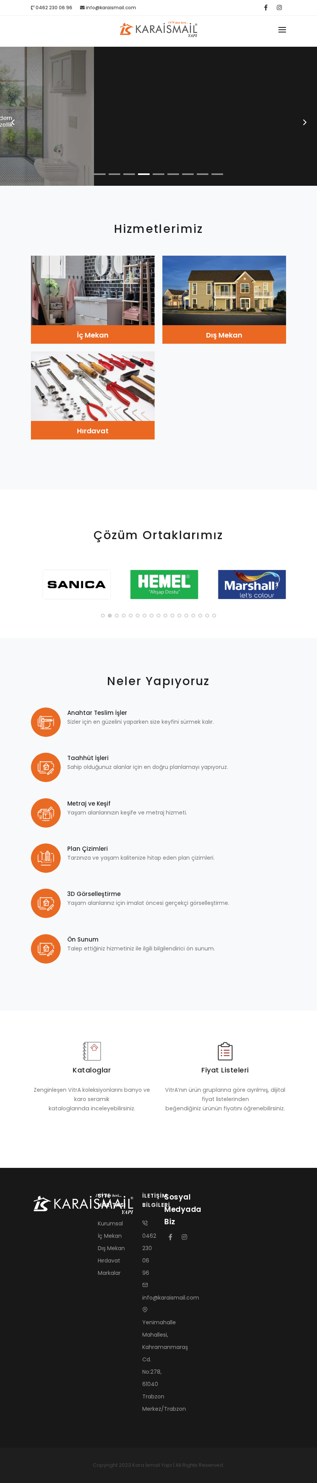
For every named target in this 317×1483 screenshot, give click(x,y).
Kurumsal (110, 1223)
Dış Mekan (224, 335)
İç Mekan (92, 335)
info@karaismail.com (111, 7)
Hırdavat (93, 431)
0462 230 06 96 (53, 7)
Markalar (109, 1273)
